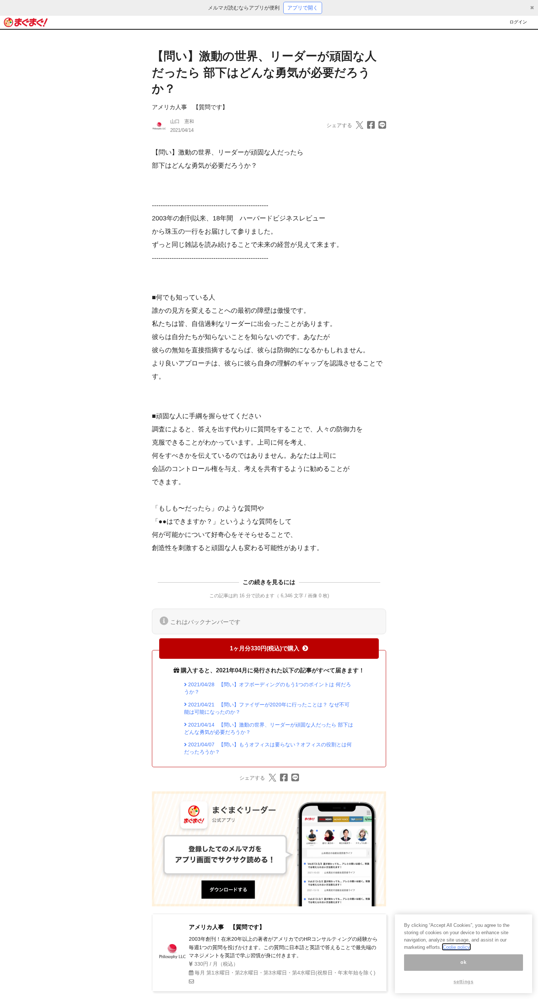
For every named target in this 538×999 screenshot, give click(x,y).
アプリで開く (302, 8)
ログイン (518, 22)
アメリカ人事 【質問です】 (190, 107)
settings (463, 981)
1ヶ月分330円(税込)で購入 (264, 648)
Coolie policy (456, 947)
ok (463, 962)
